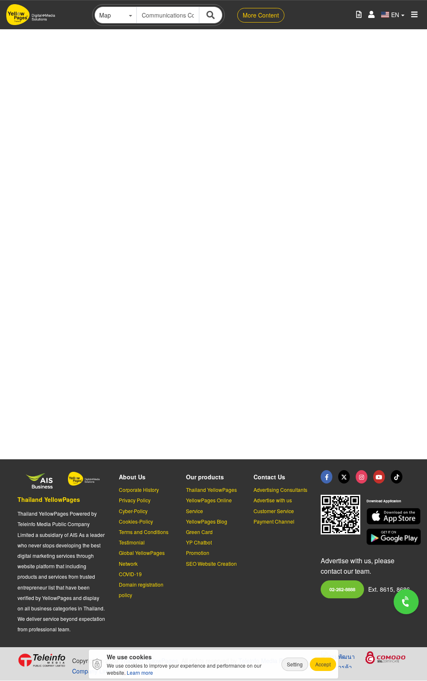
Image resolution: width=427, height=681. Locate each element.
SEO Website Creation (211, 563)
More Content (261, 15)
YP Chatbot (199, 542)
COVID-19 (130, 573)
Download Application (384, 501)
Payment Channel (274, 521)
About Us (132, 477)
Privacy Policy (135, 500)
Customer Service (274, 510)
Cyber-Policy (133, 510)
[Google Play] (388, 537)
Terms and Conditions (143, 531)
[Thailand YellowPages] (344, 477)
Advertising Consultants (280, 489)
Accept (323, 664)
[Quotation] (359, 15)
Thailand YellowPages (49, 499)
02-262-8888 (342, 589)
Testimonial (132, 542)
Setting (295, 664)
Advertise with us (273, 500)
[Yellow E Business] (326, 477)
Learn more (140, 672)
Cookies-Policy (136, 521)
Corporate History (139, 489)
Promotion (197, 552)
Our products (205, 477)
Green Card (199, 531)
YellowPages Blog (206, 521)
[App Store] (388, 516)
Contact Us (269, 477)
